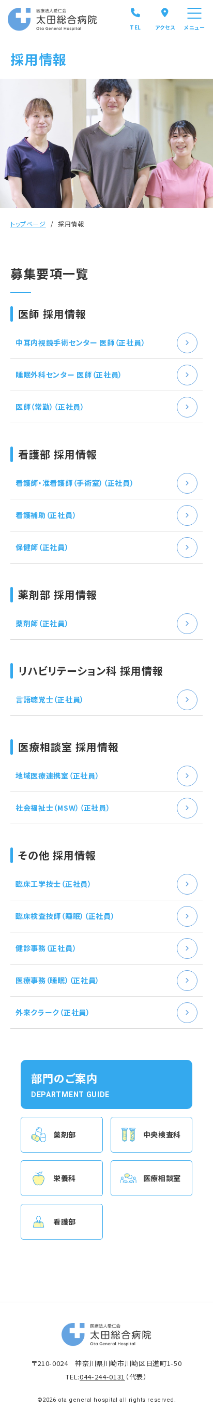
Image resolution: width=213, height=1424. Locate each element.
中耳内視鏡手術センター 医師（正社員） (80, 342)
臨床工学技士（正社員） (54, 884)
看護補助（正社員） (46, 515)
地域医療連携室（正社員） (57, 775)
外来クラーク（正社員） (53, 1012)
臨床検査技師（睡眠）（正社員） (65, 916)
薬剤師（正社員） (42, 623)
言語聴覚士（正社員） (50, 699)
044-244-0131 (102, 1377)
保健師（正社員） (42, 547)
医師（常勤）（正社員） (50, 406)
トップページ (28, 223)
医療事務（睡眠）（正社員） (58, 980)
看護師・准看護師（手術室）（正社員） (75, 483)
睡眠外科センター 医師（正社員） (69, 374)
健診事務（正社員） (46, 948)
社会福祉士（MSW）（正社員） (63, 807)
